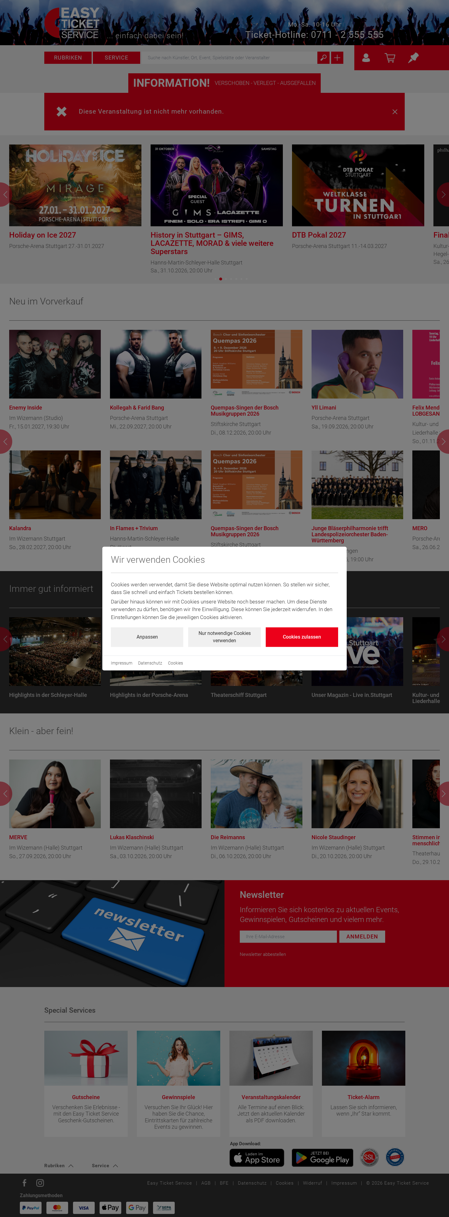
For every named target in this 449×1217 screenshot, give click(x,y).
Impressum (121, 663)
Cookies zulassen (302, 637)
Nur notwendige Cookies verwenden (225, 636)
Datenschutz (150, 663)
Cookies (175, 663)
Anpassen (147, 637)
